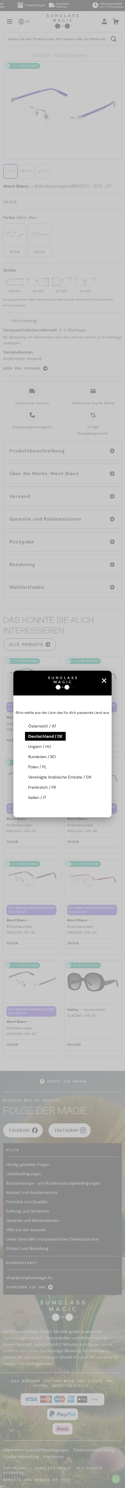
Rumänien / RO (42, 756)
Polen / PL (37, 767)
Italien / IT (37, 797)
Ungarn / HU (39, 746)
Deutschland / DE (45, 736)
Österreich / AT (42, 726)
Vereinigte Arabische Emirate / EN (59, 777)
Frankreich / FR (42, 787)
